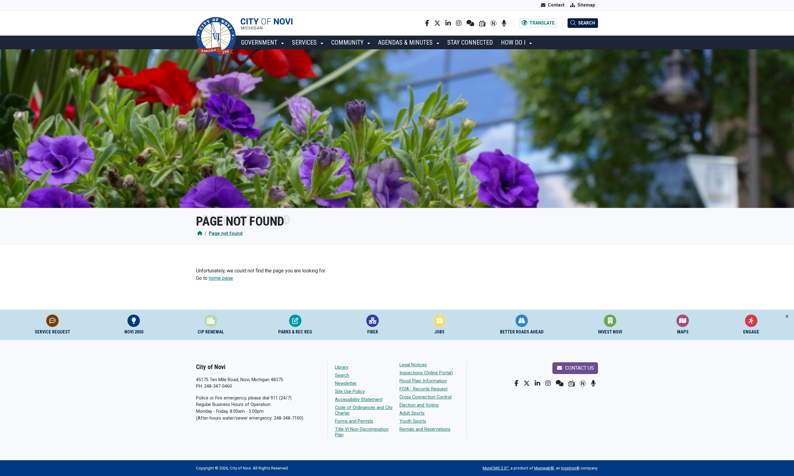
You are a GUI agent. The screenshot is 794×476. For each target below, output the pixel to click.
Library (341, 367)
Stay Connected (470, 42)
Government (260, 42)
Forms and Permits (354, 421)
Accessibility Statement (358, 399)
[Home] (199, 233)
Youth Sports (412, 421)
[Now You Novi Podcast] (504, 23)
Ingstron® (570, 468)
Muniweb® (544, 468)
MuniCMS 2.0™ (496, 468)
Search (342, 375)
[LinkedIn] (448, 23)
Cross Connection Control (425, 397)
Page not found (226, 233)
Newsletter (346, 383)
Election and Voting (419, 405)
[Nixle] (470, 23)
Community (348, 42)
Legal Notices (413, 365)
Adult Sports (412, 413)
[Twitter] (437, 23)
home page (221, 278)
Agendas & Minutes (406, 42)
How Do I (514, 42)
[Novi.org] (493, 23)
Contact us (579, 368)
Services (305, 42)
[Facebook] (427, 23)
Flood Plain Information (423, 381)
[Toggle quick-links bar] (787, 316)
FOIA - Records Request (423, 389)
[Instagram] (459, 23)
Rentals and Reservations (424, 429)
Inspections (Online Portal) (426, 373)
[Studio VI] (482, 23)
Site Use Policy (350, 391)
